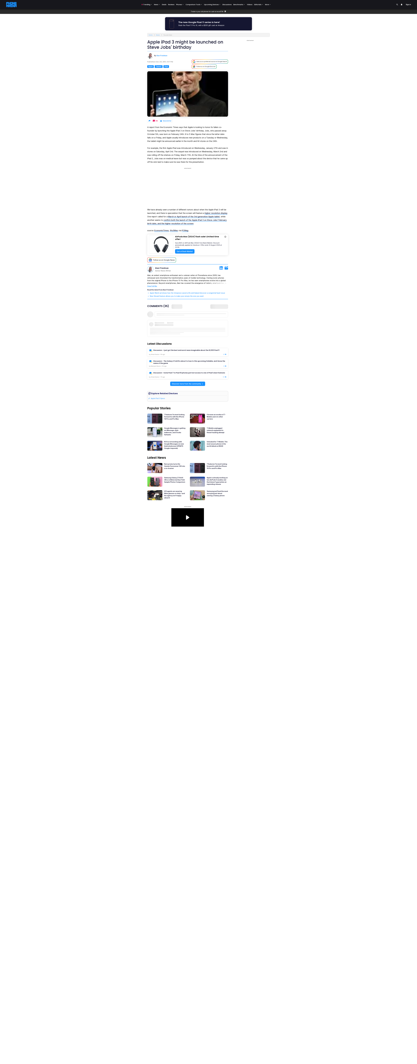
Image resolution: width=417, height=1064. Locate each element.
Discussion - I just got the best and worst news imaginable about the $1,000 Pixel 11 (186, 350)
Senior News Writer (163, 271)
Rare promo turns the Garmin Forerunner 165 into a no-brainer (174, 466)
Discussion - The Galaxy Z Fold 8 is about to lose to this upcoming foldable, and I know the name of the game (189, 362)
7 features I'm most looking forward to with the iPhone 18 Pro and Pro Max (174, 417)
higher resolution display (216, 213)
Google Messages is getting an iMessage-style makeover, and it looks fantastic (174, 431)
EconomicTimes (161, 230)
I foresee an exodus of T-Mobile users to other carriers (216, 417)
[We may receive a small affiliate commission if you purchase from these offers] (225, 237)
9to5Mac (174, 230)
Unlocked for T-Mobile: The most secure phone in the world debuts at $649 (217, 444)
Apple (150, 66)
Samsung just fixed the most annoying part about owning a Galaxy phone (217, 493)
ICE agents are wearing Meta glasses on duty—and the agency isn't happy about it (174, 494)
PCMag (185, 230)
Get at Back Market (185, 251)
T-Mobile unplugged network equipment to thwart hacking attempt (215, 430)
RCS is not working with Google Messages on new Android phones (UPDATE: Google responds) (174, 445)
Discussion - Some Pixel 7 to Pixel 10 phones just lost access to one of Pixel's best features (189, 373)
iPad (166, 66)
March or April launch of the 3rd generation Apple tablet (194, 216)
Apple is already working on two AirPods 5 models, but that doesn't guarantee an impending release (217, 481)
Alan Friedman (161, 55)
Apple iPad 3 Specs (158, 398)
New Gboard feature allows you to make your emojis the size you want (177, 296)
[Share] (149, 121)
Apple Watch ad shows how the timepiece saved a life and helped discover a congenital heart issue (187, 293)
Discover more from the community (186, 384)
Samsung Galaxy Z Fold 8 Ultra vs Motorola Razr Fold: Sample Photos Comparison (174, 480)
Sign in (408, 4)
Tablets (158, 66)
